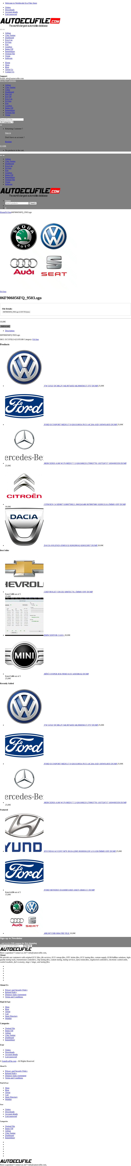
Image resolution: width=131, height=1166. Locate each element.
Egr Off (8, 96)
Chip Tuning (10, 35)
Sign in (8, 133)
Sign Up (28, 946)
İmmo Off (9, 49)
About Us (9, 69)
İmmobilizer (10, 51)
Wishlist (8, 1018)
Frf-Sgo (8, 42)
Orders (8, 7)
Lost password (11, 14)
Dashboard (9, 38)
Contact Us (9, 72)
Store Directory (11, 1016)
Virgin (7, 56)
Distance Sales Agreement (15, 995)
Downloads (9, 10)
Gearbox (8, 47)
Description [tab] (9, 331)
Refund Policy (11, 992)
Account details (11, 12)
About (7, 1011)
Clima (7, 90)
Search (8, 201)
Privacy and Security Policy (16, 990)
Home (7, 63)
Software (8, 58)
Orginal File (10, 54)
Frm (6, 44)
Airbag (8, 33)
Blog (7, 67)
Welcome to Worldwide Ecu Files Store (21, 3)
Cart (7, 1014)
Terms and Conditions (14, 997)
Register (8, 142)
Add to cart (5, 326)
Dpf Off (8, 94)
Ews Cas (8, 99)
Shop (7, 65)
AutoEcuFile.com (9, 1061)
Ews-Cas (8, 40)
